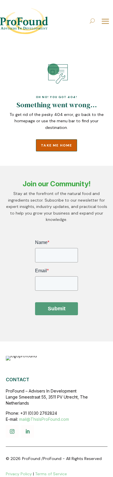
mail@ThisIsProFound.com (44, 419)
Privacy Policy (19, 473)
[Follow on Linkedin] (27, 431)
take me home (56, 145)
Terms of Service (51, 473)
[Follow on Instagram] (12, 431)
